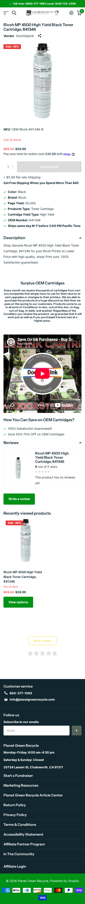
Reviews (11, 442)
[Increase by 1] (13, 163)
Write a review (19, 499)
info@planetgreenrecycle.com (32, 699)
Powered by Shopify (64, 881)
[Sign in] (71, 13)
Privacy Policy (15, 815)
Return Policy (14, 805)
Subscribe (77, 730)
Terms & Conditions (19, 824)
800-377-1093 (21, 693)
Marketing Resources (20, 785)
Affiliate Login (14, 866)
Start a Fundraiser (18, 775)
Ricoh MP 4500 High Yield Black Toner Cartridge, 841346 (22, 576)
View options (18, 602)
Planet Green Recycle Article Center (33, 795)
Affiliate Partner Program (24, 844)
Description (14, 237)
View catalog (5, 13)
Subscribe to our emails (21, 722)
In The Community (18, 854)
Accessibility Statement (23, 834)
